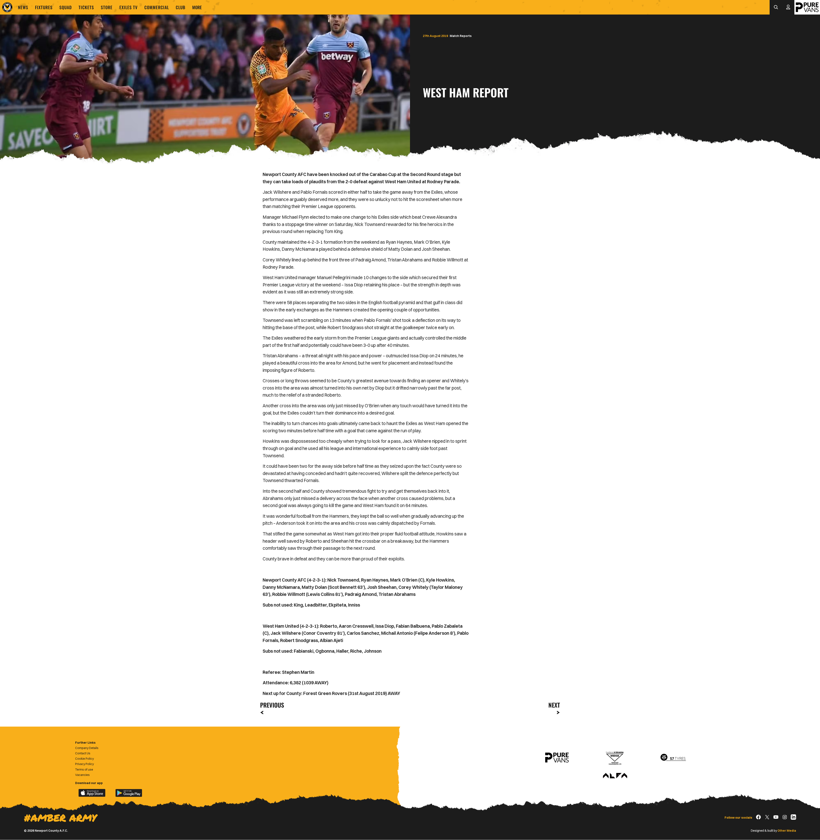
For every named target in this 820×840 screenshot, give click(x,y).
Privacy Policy (84, 764)
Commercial (156, 7)
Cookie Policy (84, 759)
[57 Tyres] (673, 757)
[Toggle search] (776, 7)
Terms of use (84, 769)
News (23, 7)
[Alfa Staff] (615, 775)
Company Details (86, 748)
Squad (65, 7)
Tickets (86, 7)
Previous (270, 705)
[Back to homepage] (7, 7)
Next (554, 705)
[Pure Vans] (807, 7)
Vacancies (82, 775)
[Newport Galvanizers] (615, 757)
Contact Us (82, 753)
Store (107, 7)
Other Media (787, 831)
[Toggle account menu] (788, 7)
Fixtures (44, 7)
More (197, 7)
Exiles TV (128, 7)
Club (180, 7)
